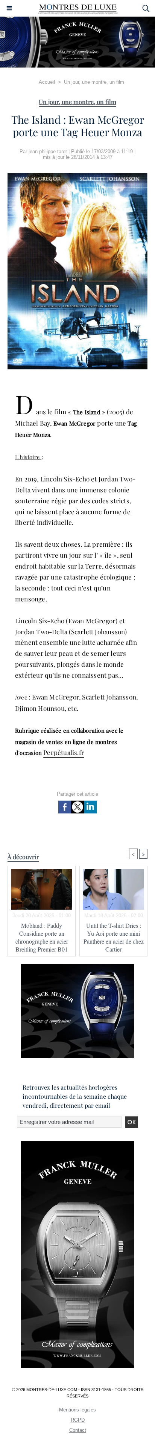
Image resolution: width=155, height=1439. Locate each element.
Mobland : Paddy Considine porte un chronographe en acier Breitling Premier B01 (41, 937)
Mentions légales (77, 1410)
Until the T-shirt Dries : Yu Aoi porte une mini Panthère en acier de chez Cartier (114, 937)
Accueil (47, 82)
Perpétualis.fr (63, 752)
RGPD (78, 1420)
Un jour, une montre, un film (94, 82)
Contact (77, 1430)
